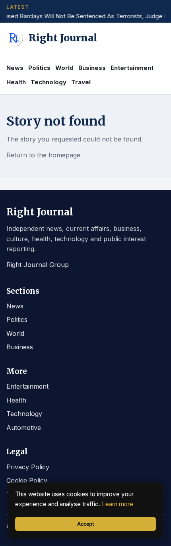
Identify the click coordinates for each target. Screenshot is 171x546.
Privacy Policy (27, 467)
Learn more (117, 504)
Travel (81, 82)
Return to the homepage (43, 155)
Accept (85, 524)
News (14, 68)
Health (16, 82)
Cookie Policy (26, 480)
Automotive (23, 428)
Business (92, 68)
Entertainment (132, 68)
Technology (48, 82)
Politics (39, 68)
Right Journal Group (37, 265)
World (64, 68)
